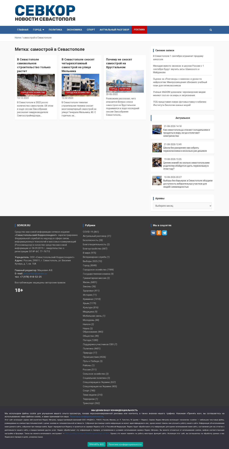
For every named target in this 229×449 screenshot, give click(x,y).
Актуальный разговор (114, 29)
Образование (90, 331)
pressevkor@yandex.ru (35, 273)
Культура (88, 307)
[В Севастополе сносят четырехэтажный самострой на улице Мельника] (80, 85)
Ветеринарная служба (94, 257)
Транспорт (88, 403)
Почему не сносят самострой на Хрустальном (119, 63)
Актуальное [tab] (183, 117)
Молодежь (88, 320)
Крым (86, 303)
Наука (86, 328)
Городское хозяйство (33, 93)
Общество (88, 336)
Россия (87, 369)
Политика (55, 29)
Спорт (91, 29)
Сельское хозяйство (94, 373)
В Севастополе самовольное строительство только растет (33, 65)
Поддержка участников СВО (98, 344)
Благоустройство (92, 248)
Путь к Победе (91, 361)
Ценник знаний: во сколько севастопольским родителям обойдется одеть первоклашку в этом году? (186, 165)
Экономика (74, 29)
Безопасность (90, 240)
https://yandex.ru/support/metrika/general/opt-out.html (87, 433)
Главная (22, 29)
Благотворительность (94, 244)
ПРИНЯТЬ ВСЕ (96, 444)
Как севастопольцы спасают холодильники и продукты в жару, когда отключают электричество (186, 133)
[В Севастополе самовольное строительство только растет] (36, 85)
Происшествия (91, 357)
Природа (87, 352)
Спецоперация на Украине (97, 386)
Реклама (139, 29)
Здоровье (88, 290)
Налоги (87, 324)
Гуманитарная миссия (94, 278)
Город (37, 29)
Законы (87, 286)
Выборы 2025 (90, 261)
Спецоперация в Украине (96, 382)
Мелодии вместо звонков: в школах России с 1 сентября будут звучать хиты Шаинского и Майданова (178, 69)
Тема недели (90, 394)
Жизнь (86, 282)
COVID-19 (88, 231)
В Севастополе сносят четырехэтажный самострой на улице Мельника (78, 65)
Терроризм (89, 399)
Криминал (88, 299)
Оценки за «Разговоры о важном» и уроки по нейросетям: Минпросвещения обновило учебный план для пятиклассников (180, 82)
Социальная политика (95, 378)
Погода (87, 340)
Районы (87, 365)
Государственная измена (96, 273)
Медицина (88, 311)
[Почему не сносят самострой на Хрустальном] (125, 81)
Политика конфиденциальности (86, 416)
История (87, 294)
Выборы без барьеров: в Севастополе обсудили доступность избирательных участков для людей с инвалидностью (187, 183)
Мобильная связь (92, 315)
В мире (86, 252)
